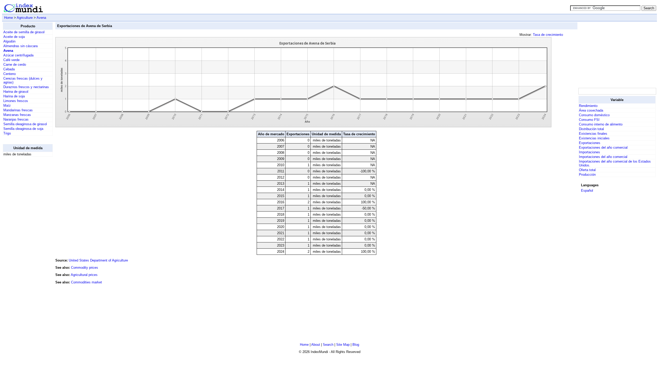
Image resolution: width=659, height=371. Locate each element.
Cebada (9, 69)
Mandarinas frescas (18, 110)
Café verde (11, 60)
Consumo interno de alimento (600, 124)
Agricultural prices (84, 275)
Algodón (9, 41)
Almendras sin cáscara (20, 46)
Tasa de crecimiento (548, 35)
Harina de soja (14, 96)
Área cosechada (591, 110)
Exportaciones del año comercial (603, 147)
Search (328, 345)
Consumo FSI (589, 120)
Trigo (7, 133)
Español (587, 190)
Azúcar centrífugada (18, 55)
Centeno (9, 74)
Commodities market (86, 282)
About (315, 345)
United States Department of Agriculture (98, 260)
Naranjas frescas (16, 119)
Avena (41, 18)
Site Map (343, 345)
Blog (355, 345)
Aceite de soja (14, 37)
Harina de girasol (15, 92)
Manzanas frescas (17, 115)
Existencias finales (593, 134)
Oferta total (587, 170)
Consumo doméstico (594, 115)
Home (8, 18)
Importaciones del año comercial (603, 157)
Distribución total (591, 129)
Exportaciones (589, 143)
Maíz (7, 105)
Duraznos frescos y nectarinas (26, 87)
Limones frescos (15, 101)
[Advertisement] (23, 238)
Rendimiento (588, 106)
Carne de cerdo (14, 64)
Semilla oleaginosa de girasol (25, 124)
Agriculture (25, 18)
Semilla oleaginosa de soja (23, 129)
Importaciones (589, 152)
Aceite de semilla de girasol (24, 32)
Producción (587, 174)
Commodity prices (84, 267)
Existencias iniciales (594, 138)
